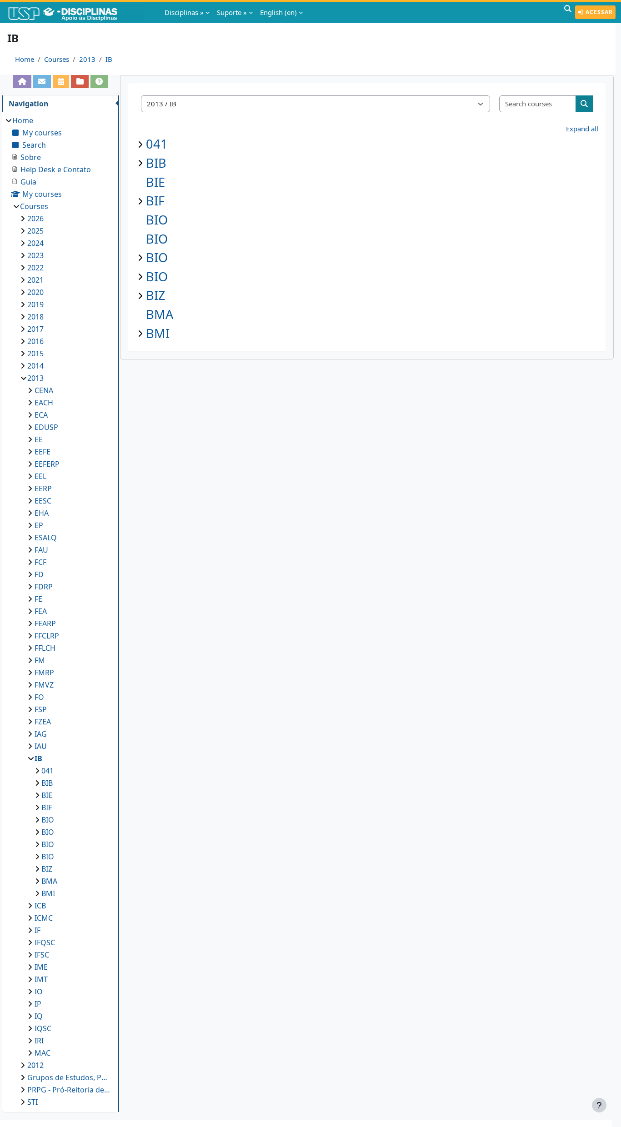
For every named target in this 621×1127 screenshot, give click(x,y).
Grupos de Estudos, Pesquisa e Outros (68, 1077)
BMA (159, 314)
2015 (35, 354)
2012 (35, 1065)
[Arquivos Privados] (80, 81)
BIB (156, 163)
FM (40, 660)
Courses (56, 59)
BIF (155, 200)
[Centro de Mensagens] (42, 81)
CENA (44, 390)
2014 (35, 366)
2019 (35, 304)
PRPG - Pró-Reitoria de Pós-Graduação (68, 1090)
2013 (87, 59)
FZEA (43, 722)
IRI (39, 1041)
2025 (35, 231)
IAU (41, 746)
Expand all (582, 128)
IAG (41, 734)
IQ (39, 1016)
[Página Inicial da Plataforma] (22, 81)
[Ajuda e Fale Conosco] (99, 81)
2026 (35, 219)
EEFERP (47, 464)
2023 (35, 255)
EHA (42, 513)
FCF (40, 562)
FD (39, 574)
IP (38, 1004)
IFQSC (45, 942)
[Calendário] (61, 81)
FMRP (44, 673)
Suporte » (232, 12)
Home (24, 59)
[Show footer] (599, 1105)
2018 (35, 317)
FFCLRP (47, 636)
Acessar (598, 12)
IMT (41, 979)
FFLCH (45, 648)
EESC (43, 501)
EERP (43, 489)
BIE (155, 182)
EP (39, 525)
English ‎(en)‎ (278, 12)
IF (37, 930)
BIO (157, 219)
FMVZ (44, 685)
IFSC (42, 955)
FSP (41, 709)
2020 (35, 292)
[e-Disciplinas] (76, 12)
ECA (41, 415)
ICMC (44, 918)
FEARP (45, 623)
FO (39, 697)
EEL (40, 476)
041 (157, 143)
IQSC (43, 1028)
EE (39, 439)
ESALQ (46, 538)
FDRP (44, 587)
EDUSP (46, 427)
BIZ (155, 295)
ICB (40, 906)
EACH (44, 403)
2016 (35, 341)
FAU (41, 550)
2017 (35, 329)
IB (108, 59)
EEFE (42, 452)
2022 (35, 268)
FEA (41, 611)
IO (39, 992)
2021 (35, 280)
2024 (35, 243)
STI (32, 1102)
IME (41, 967)
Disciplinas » (184, 12)
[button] (568, 12)
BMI (158, 333)
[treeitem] (60, 611)
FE (38, 599)
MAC (42, 1053)
